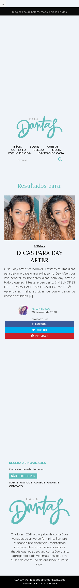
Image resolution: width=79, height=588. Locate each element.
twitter (41, 330)
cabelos (39, 245)
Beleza (38, 149)
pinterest (41, 336)
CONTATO (18, 149)
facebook (41, 324)
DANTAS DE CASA (51, 153)
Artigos (26, 482)
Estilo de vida (19, 153)
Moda (56, 149)
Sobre (34, 146)
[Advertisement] (39, 65)
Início (17, 146)
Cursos (53, 146)
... (3, 3)
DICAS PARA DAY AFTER (40, 256)
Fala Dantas (40, 309)
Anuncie (53, 482)
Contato (16, 486)
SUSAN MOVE (51, 583)
